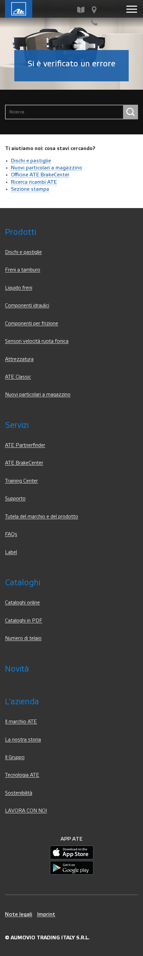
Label (11, 552)
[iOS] (71, 852)
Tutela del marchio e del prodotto (41, 517)
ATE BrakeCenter (24, 463)
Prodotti (20, 232)
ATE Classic (18, 377)
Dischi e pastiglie (31, 160)
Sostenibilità (18, 793)
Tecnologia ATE (22, 775)
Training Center (21, 481)
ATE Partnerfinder (25, 445)
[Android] (71, 868)
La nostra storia (23, 740)
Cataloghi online (22, 603)
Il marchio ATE (21, 722)
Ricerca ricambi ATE (34, 182)
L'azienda (22, 701)
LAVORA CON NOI (26, 811)
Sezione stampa (30, 189)
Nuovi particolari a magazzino (46, 167)
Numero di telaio (23, 638)
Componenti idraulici (27, 305)
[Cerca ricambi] (80, 10)
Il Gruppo (15, 757)
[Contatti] (94, 22)
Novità (17, 669)
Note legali (18, 914)
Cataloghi (22, 582)
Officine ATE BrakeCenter (40, 174)
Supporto (15, 499)
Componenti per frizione (31, 323)
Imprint (46, 914)
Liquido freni (18, 288)
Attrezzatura (19, 359)
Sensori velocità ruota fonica (37, 341)
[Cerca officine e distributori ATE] (94, 10)
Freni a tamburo (22, 270)
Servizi (17, 425)
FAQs (11, 534)
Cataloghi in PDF (23, 621)
